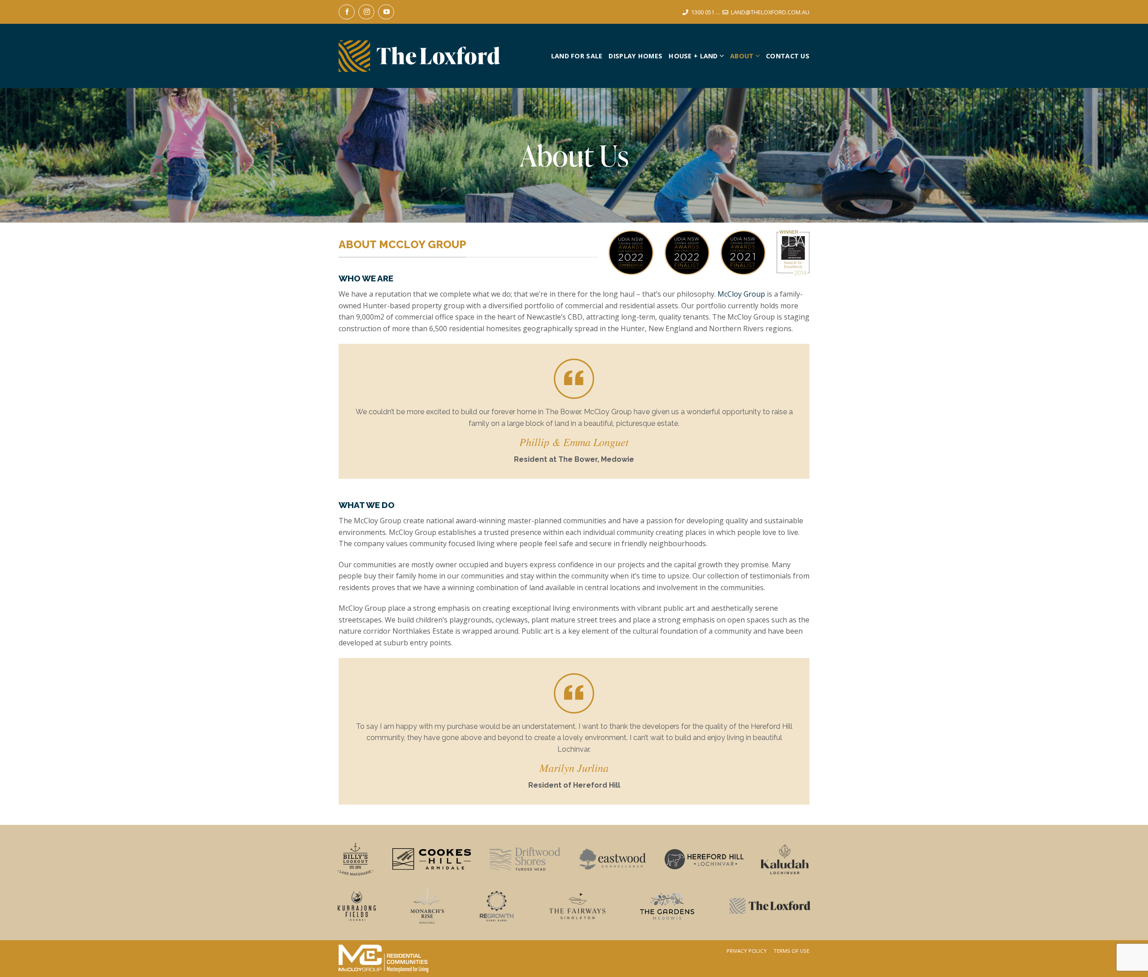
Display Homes (635, 56)
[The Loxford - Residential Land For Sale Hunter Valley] (419, 56)
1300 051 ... (705, 12)
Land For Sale (577, 56)
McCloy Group (741, 294)
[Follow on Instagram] (366, 11)
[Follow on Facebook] (347, 11)
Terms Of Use (791, 951)
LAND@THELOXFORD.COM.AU (770, 12)
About (741, 56)
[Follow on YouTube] (386, 11)
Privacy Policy (746, 951)
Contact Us (787, 56)
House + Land (693, 56)
